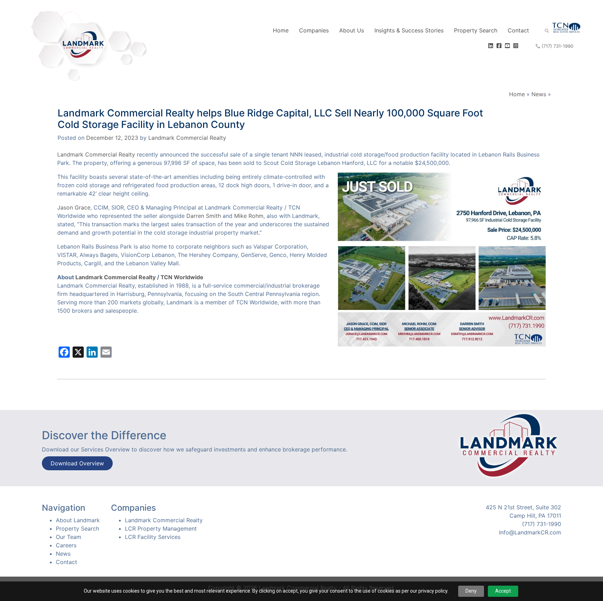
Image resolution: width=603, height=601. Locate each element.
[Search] (541, 30)
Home (281, 30)
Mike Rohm (248, 215)
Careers (66, 545)
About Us (351, 30)
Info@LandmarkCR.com (530, 532)
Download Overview (77, 463)
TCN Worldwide (182, 277)
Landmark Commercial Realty (187, 137)
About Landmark (78, 520)
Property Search (475, 30)
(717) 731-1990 (556, 46)
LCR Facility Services (152, 536)
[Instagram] (516, 45)
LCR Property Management (161, 528)
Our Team (68, 536)
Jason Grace (73, 207)
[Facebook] (500, 45)
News (538, 94)
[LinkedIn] (491, 45)
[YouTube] (508, 45)
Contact (518, 30)
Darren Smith (203, 215)
